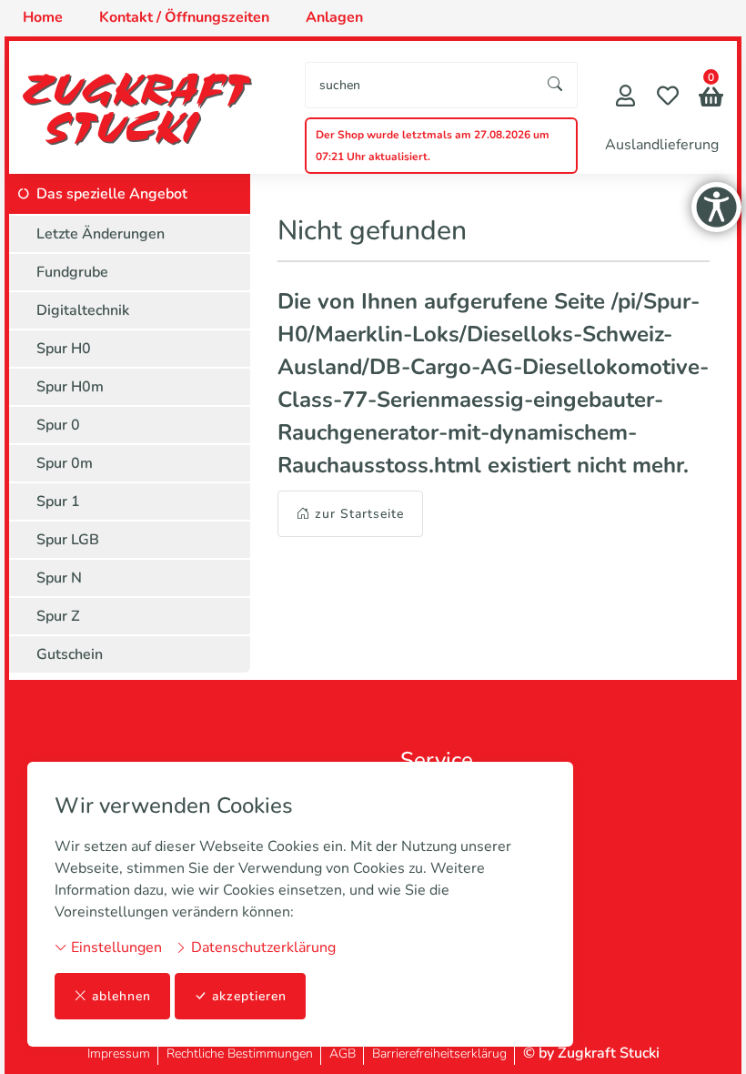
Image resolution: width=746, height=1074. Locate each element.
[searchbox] (420, 85)
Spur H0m (70, 387)
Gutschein (69, 654)
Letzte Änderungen (100, 234)
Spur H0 (63, 349)
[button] (711, 99)
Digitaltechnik (82, 310)
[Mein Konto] (625, 98)
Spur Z (58, 616)
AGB (342, 1053)
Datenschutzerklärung (261, 947)
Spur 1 (58, 501)
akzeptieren (249, 996)
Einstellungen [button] (114, 947)
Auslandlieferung (662, 145)
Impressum (118, 1053)
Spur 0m (64, 463)
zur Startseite (359, 513)
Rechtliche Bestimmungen (239, 1053)
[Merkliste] (668, 98)
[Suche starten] (556, 85)
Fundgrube (72, 272)
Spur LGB (67, 540)
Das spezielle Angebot (111, 194)
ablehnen (121, 996)
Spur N (59, 578)
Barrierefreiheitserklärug (439, 1053)
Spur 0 (58, 425)
